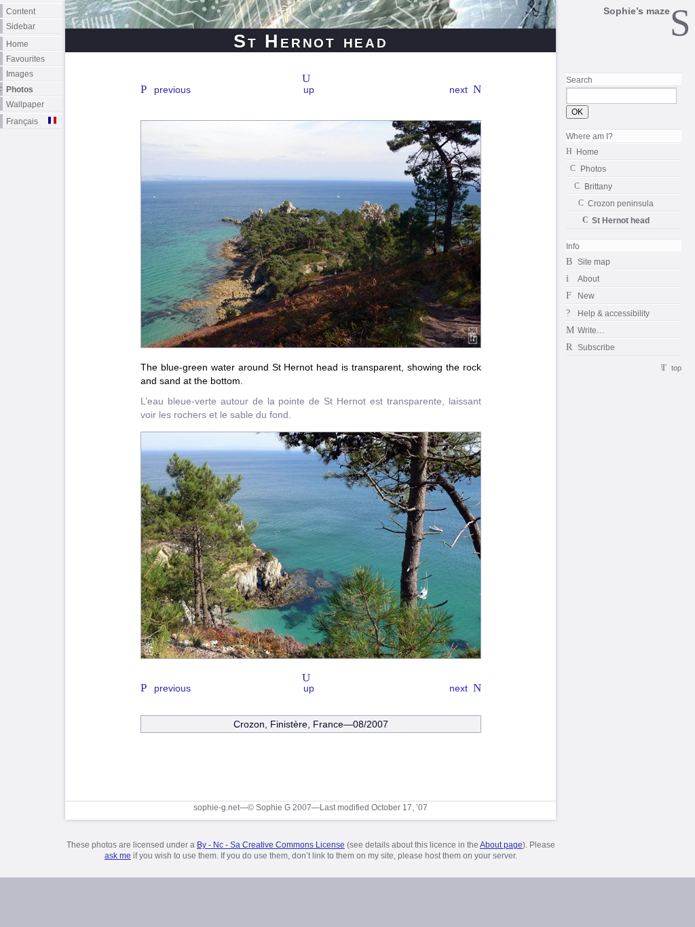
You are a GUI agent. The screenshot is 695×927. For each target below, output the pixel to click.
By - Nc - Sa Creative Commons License (271, 845)
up (308, 89)
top (676, 368)
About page (501, 845)
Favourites (25, 58)
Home (17, 43)
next (458, 89)
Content (20, 11)
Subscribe (596, 347)
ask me (118, 856)
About (588, 278)
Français (22, 121)
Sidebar (20, 26)
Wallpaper (25, 104)
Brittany (598, 186)
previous (172, 89)
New (586, 295)
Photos (19, 89)
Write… (591, 330)
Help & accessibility (614, 313)
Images (19, 73)
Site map (594, 261)
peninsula (621, 203)
